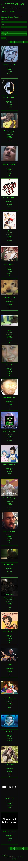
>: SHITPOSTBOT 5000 (12, 4)
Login (11, 8)
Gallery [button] (4, 8)
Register (18, 8)
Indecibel (9, 69)
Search (2, 24)
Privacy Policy (5, 855)
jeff (26, 860)
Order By (3, 29)
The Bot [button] (4, 11)
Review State (4, 19)
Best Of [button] (12, 11)
